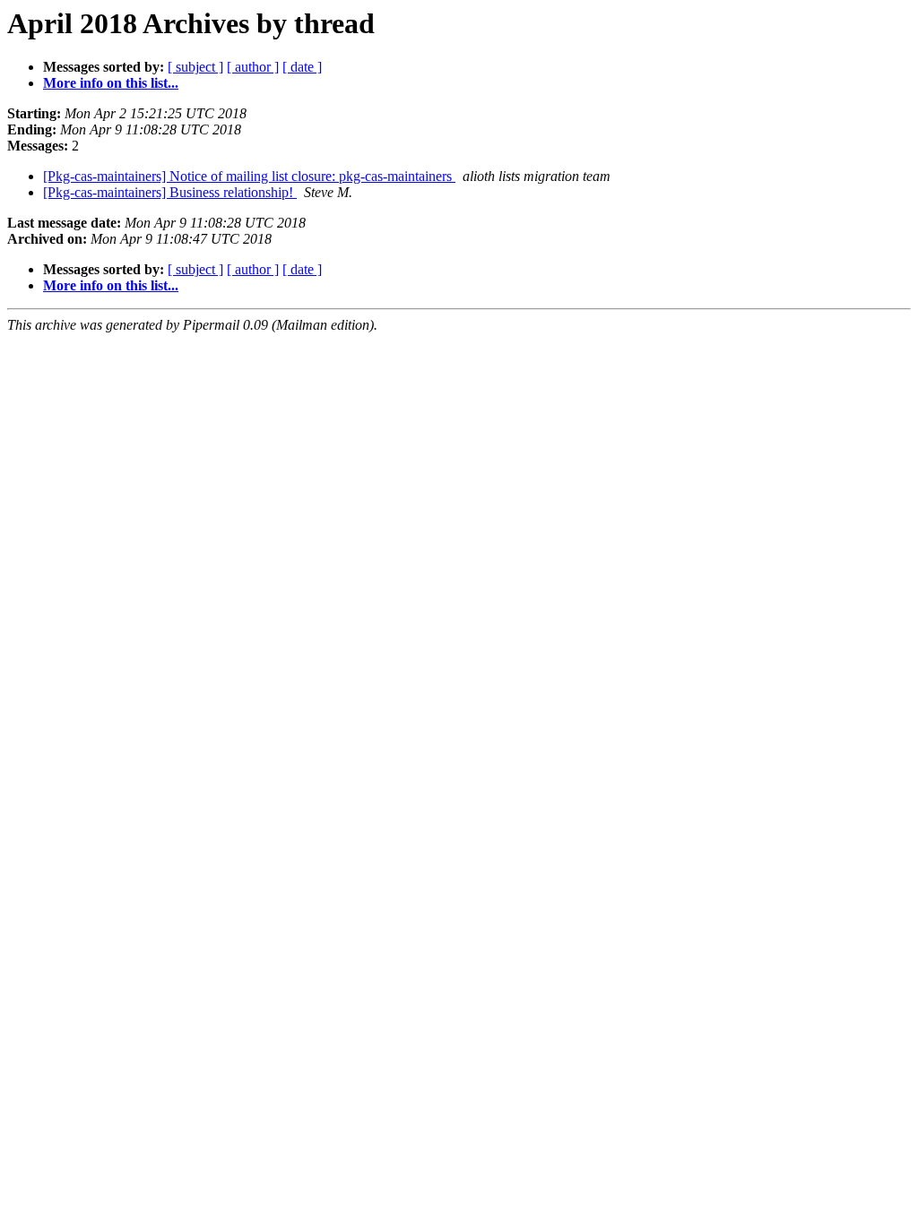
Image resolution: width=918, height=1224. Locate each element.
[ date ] (302, 66)
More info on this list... (110, 83)
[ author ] (253, 66)
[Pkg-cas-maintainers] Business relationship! (170, 192)
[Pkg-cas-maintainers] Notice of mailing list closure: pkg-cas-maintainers (249, 176)
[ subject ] (195, 66)
